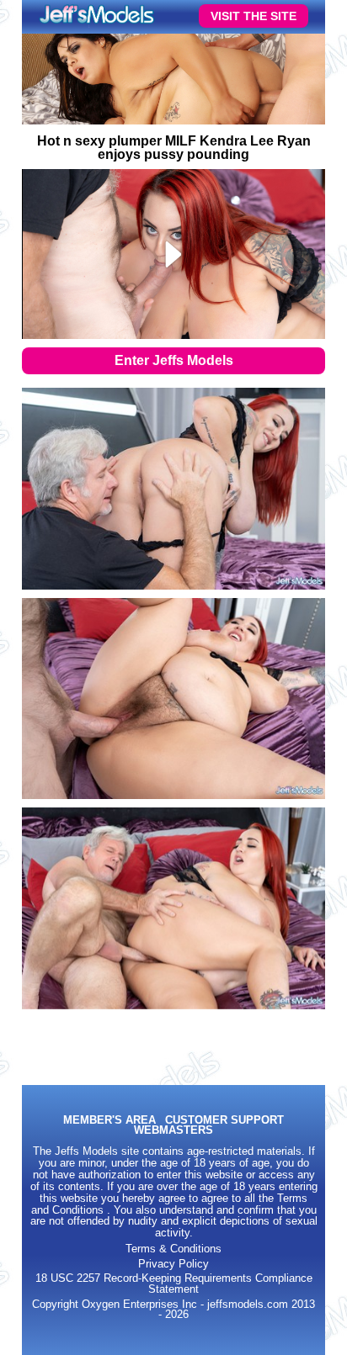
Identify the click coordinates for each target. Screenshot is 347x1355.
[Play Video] (173, 254)
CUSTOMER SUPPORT (224, 1120)
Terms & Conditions (173, 1249)
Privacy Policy (173, 1264)
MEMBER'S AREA (109, 1120)
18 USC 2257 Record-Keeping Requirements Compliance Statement (173, 1284)
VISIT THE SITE (253, 16)
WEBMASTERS (173, 1130)
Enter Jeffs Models (174, 360)
